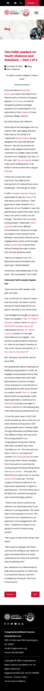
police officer (22, 138)
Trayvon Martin (23, 160)
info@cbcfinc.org (18, 648)
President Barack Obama (23, 193)
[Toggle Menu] (36, 13)
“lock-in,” (26, 392)
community (17, 101)
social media (15, 471)
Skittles (7, 171)
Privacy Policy (20, 677)
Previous (10, 594)
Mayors (29, 197)
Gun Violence (13, 69)
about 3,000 (10, 478)
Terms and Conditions (14, 681)
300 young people (21, 456)
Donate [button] (30, 3)
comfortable (16, 244)
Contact (8, 677)
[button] (9, 3)
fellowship (9, 403)
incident (24, 112)
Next (35, 594)
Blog (30, 66)
